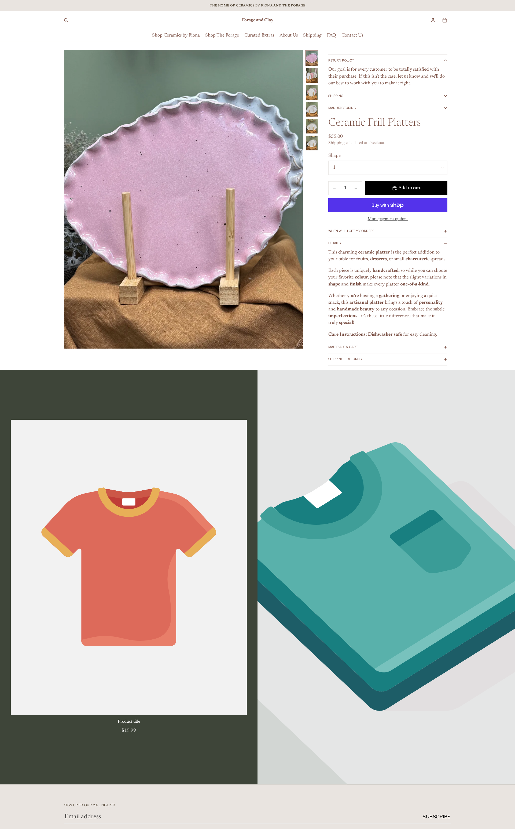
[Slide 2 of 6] (312, 75)
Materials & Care (343, 347)
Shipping (335, 96)
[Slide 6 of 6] (312, 143)
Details (334, 243)
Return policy (341, 60)
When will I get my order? (351, 231)
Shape (334, 155)
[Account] (433, 20)
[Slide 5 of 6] (312, 126)
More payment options (388, 219)
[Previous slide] (70, 199)
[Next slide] (297, 199)
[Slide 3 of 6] (312, 92)
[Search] (66, 20)
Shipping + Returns (345, 359)
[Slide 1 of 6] (312, 58)
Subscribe (437, 816)
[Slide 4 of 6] (312, 109)
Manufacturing (342, 108)
